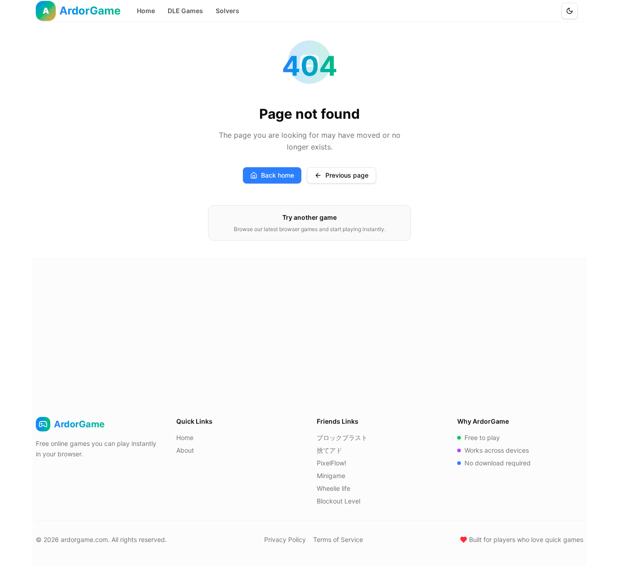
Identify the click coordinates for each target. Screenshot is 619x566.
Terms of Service (338, 539)
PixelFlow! (331, 463)
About (185, 450)
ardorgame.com (84, 539)
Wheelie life (333, 488)
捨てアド (329, 450)
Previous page (346, 175)
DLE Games (185, 11)
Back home (277, 175)
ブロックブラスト (342, 437)
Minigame (331, 475)
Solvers (227, 11)
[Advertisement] (309, 327)
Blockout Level (338, 501)
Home (146, 11)
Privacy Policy (285, 539)
